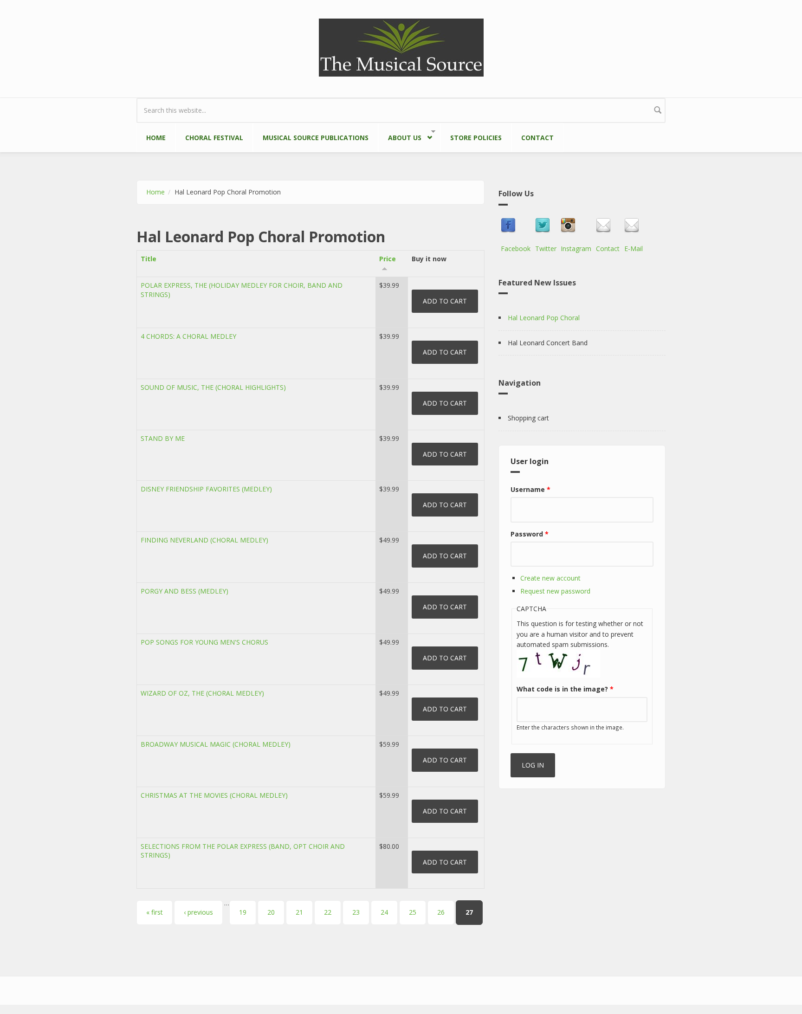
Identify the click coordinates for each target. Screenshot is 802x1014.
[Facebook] (515, 225)
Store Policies (476, 137)
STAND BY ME (163, 438)
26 (441, 912)
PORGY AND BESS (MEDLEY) (184, 591)
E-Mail (633, 248)
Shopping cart (528, 417)
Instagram (576, 248)
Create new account (550, 578)
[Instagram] (576, 225)
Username (530, 489)
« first (154, 912)
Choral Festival (214, 137)
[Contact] (608, 225)
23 (356, 912)
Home (156, 137)
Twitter (545, 248)
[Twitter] (545, 225)
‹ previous (198, 912)
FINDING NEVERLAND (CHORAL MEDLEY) (204, 540)
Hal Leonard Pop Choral (544, 317)
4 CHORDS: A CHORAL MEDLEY (188, 336)
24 (384, 912)
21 (299, 912)
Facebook (515, 248)
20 (271, 912)
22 (327, 912)
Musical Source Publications (316, 137)
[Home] (401, 46)
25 (412, 912)
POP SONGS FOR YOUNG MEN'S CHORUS (204, 642)
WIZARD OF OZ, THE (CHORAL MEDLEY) (202, 693)
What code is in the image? (565, 689)
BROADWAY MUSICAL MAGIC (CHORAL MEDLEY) (216, 744)
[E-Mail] (633, 225)
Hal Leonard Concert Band (548, 342)
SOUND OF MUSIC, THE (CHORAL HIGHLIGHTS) (213, 387)
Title (148, 258)
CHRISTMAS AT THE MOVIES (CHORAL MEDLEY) (214, 795)
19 (242, 912)
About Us (399, 135)
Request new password (555, 591)
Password (530, 534)
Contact (537, 137)
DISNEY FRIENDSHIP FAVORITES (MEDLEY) (206, 488)
